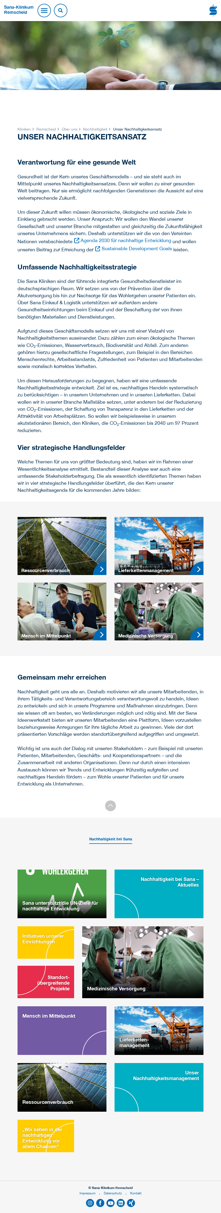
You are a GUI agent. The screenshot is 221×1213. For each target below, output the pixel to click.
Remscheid (46, 129)
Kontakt (135, 1193)
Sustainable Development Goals (137, 248)
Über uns (69, 129)
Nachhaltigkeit (95, 129)
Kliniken (25, 129)
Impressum (87, 1193)
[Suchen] (60, 10)
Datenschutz (113, 1193)
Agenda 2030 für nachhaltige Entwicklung (126, 240)
